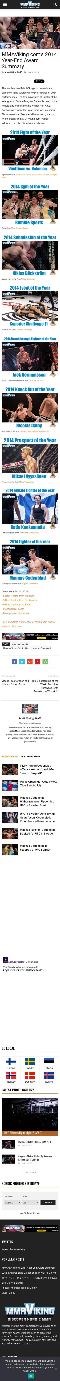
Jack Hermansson (36, 380)
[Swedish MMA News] (11, 1061)
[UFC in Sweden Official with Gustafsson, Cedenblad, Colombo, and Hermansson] (10, 817)
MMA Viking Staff (13, 72)
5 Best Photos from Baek (16, 604)
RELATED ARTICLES (10, 756)
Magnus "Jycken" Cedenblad (16, 648)
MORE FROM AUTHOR (30, 756)
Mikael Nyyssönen (26, 482)
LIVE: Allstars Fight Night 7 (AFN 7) (23, 1132)
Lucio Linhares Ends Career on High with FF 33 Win (29, 1272)
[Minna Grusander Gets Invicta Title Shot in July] (10, 785)
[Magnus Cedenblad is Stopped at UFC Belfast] (10, 849)
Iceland (49, 1081)
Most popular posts (13, 608)
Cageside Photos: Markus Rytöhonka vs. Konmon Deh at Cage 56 (35, 1157)
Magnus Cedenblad (30, 584)
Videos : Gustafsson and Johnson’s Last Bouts (15, 682)
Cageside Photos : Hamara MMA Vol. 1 (34, 1142)
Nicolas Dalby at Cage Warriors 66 (34, 431)
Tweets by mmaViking (13, 1249)
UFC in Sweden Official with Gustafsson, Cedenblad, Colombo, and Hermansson (37, 817)
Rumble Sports (22, 228)
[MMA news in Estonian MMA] (49, 1061)
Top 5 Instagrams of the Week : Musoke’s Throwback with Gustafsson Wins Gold (45, 686)
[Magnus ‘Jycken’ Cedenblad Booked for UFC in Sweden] (10, 833)
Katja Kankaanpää (31, 533)
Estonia (49, 1068)
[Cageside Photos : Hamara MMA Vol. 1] (8, 1144)
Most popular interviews (16, 613)
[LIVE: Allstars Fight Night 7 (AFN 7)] (30, 1117)
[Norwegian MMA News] (11, 1075)
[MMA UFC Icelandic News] (49, 1075)
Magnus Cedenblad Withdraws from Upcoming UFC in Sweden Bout (37, 801)
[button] (55, 4)
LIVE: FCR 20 (8, 1292)
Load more (29, 1172)
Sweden (30, 1068)
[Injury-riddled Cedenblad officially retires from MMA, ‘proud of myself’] (10, 769)
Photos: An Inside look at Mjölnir (19, 1287)
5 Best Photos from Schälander (20, 600)
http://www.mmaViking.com (30, 723)
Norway (11, 1081)
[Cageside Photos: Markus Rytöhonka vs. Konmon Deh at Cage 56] (8, 1159)
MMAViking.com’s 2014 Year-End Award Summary (28, 1267)
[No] (56, 1368)
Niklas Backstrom (28, 279)
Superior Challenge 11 (25, 330)
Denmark (30, 1081)
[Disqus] (30, 911)
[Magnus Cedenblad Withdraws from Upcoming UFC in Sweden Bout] (10, 801)
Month (9, 1196)
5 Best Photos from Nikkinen (18, 595)
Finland (11, 1068)
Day (25, 1196)
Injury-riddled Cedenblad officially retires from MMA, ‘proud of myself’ (37, 769)
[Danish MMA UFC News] (30, 1075)
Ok (30, 1376)
